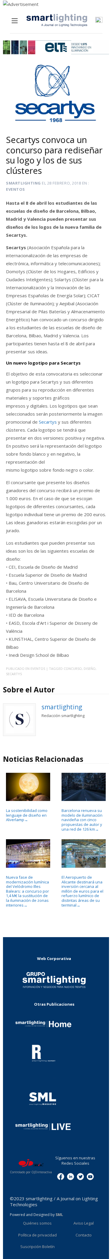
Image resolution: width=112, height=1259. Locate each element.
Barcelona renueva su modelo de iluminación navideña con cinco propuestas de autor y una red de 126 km (82, 820)
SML (59, 1214)
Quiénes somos (37, 1223)
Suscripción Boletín (37, 1246)
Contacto (84, 1235)
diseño (90, 668)
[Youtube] (90, 1176)
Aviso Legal (83, 1223)
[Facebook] (60, 1176)
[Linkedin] (70, 1176)
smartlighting (23, 183)
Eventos (15, 189)
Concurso (73, 668)
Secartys (48, 422)
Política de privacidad (37, 1235)
